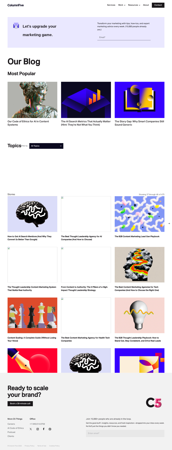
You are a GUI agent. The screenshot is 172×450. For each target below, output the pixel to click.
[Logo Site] (16, 5)
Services (111, 5)
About (146, 5)
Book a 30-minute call (20, 404)
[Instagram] (38, 429)
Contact (158, 5)
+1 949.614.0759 (37, 424)
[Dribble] (50, 429)
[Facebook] (43, 429)
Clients (11, 436)
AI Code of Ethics (16, 428)
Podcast (11, 432)
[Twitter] (31, 429)
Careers (11, 424)
